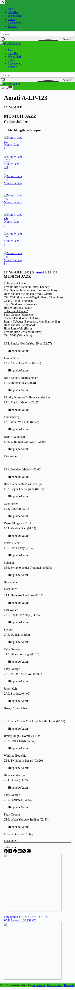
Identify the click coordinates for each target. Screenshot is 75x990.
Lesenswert (15, 63)
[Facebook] (6, 851)
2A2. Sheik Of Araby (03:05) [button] (22, 615)
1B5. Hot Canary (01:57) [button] (19, 548)
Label (11, 60)
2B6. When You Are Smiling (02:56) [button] (26, 819)
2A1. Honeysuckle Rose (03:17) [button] (23, 595)
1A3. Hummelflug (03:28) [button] (20, 382)
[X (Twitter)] (10, 851)
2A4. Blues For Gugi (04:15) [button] (21, 654)
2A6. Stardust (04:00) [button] (17, 693)
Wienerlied (14, 56)
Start (10, 49)
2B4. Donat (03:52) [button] (16, 780)
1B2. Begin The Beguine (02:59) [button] (24, 489)
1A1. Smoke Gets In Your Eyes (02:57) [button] (28, 343)
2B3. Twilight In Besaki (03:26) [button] (23, 760)
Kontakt (69, 985)
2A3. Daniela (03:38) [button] (17, 634)
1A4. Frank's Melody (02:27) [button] (21, 402)
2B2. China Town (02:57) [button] (19, 741)
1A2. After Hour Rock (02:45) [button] (22, 363)
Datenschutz (54, 985)
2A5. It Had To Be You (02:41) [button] (23, 674)
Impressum (38, 985)
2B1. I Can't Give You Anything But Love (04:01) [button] (34, 721)
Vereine (12, 67)
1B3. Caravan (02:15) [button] (17, 508)
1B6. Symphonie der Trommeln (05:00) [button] (28, 567)
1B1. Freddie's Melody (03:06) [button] (22, 469)
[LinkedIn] (20, 851)
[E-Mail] (29, 851)
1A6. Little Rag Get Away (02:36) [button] (25, 441)
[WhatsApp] (24, 851)
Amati (40, 272)
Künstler (13, 53)
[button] (15, 130)
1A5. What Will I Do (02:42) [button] (21, 422)
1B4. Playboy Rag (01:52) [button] (20, 528)
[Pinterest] (15, 851)
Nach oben (10, 588)
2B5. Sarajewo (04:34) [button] (18, 799)
